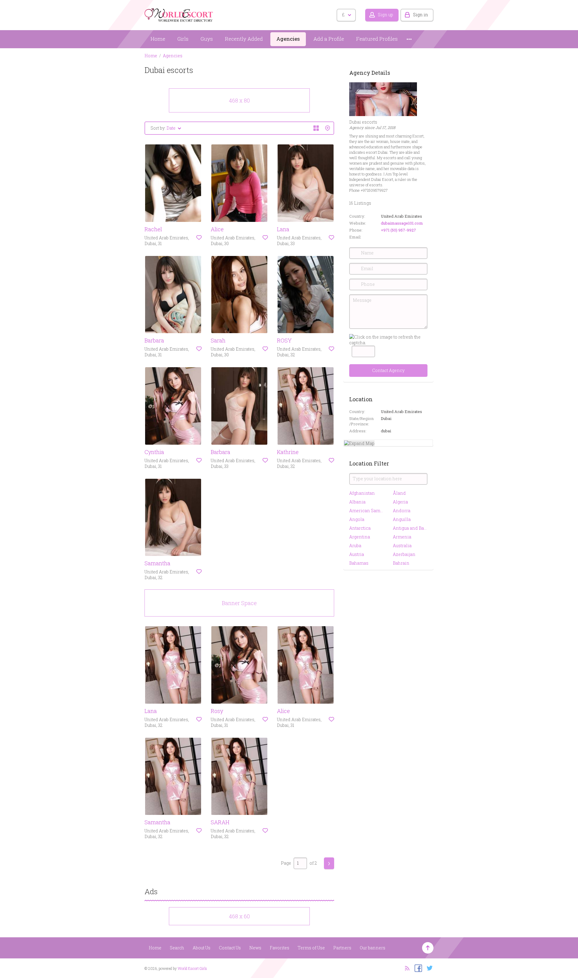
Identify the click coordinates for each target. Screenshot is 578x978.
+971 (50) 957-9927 (398, 230)
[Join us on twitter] (428, 967)
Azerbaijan (404, 554)
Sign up (385, 14)
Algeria (400, 502)
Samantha (157, 563)
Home (158, 38)
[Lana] (305, 183)
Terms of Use (311, 948)
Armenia (402, 537)
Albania (357, 502)
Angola (356, 519)
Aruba (355, 545)
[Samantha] (173, 517)
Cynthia (154, 452)
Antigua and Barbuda (410, 528)
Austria (356, 554)
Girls (182, 38)
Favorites (279, 948)
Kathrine (288, 452)
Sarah (218, 340)
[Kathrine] (305, 406)
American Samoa (366, 510)
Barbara (154, 340)
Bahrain (401, 563)
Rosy (217, 711)
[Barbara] (173, 294)
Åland (399, 493)
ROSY (284, 340)
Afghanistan (362, 493)
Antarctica (360, 528)
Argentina (359, 537)
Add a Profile (328, 38)
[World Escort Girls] (179, 14)
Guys (206, 38)
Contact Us (230, 948)
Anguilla (402, 519)
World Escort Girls (192, 968)
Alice (217, 229)
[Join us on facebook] (417, 967)
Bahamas (358, 563)
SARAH (220, 822)
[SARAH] (239, 776)
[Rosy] (239, 665)
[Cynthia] (173, 406)
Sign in (420, 14)
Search (177, 948)
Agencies (288, 38)
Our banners (372, 948)
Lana (283, 229)
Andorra (401, 510)
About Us (201, 948)
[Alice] (239, 183)
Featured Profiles (377, 38)
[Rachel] (173, 183)
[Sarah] (239, 294)
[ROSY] (305, 294)
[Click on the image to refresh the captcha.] (388, 339)
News (255, 948)
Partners (342, 948)
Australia (402, 545)
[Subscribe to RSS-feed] (405, 967)
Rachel (153, 229)
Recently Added (244, 38)
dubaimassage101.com (402, 223)
